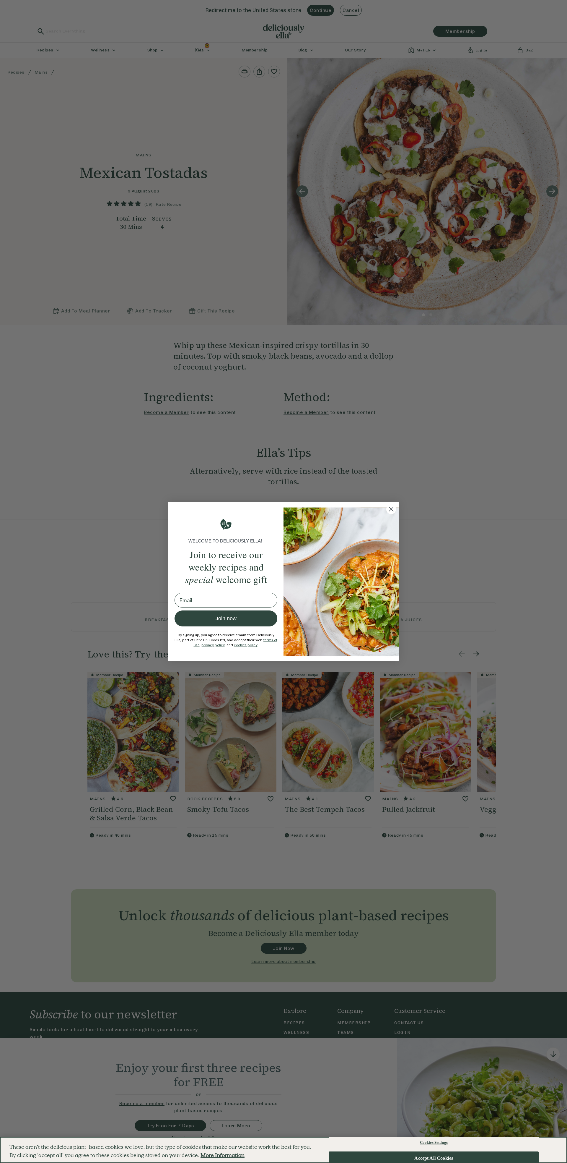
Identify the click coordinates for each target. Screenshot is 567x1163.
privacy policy (213, 645)
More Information (223, 1155)
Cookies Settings (434, 1142)
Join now (226, 618)
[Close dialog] (391, 509)
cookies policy (246, 645)
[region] (283, 1150)
